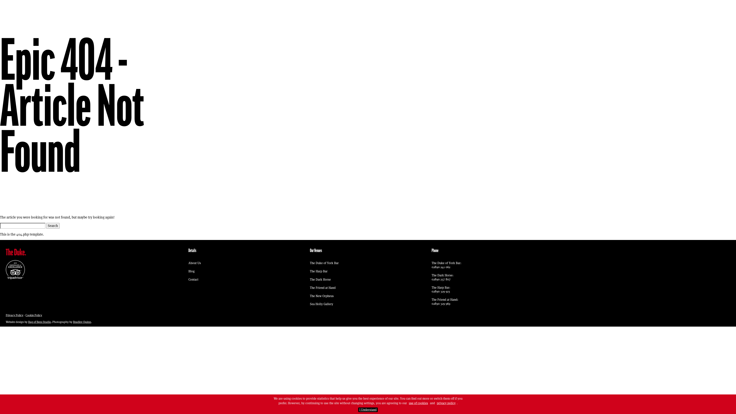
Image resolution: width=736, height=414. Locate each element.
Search (53, 225)
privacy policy (446, 403)
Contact (193, 280)
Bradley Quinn (82, 322)
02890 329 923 (441, 291)
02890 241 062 (441, 267)
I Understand (368, 410)
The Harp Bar (319, 271)
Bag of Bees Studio (39, 322)
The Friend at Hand (323, 288)
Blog (191, 271)
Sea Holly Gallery (321, 304)
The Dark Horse (320, 280)
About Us (194, 263)
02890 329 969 (441, 304)
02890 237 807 (441, 279)
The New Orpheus (322, 296)
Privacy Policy (14, 315)
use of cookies (418, 403)
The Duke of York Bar (324, 263)
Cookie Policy (33, 315)
